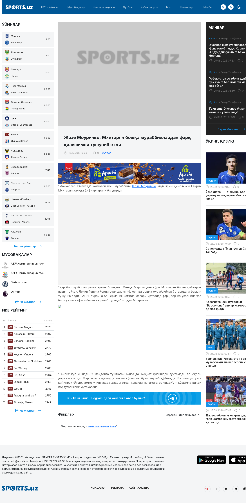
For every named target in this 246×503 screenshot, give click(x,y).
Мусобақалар (76, 7)
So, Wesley (18, 368)
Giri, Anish (17, 374)
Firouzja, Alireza (21, 402)
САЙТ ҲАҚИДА (139, 487)
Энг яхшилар (188, 414)
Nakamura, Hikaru (22, 333)
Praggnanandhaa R (22, 395)
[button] (231, 7)
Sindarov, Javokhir (22, 347)
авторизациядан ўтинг (102, 426)
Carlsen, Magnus (21, 327)
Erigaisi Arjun (19, 381)
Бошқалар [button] (186, 7)
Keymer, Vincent (21, 354)
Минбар (208, 7)
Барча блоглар (229, 129)
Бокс (169, 7)
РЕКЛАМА (117, 487)
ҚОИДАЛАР (98, 487)
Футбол (128, 7)
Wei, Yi (15, 388)
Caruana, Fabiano (22, 340)
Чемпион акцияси (104, 7)
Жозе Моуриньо (144, 186)
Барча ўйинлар (25, 246)
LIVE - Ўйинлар (50, 7)
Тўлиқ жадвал (24, 302)
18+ (207, 488)
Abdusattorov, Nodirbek (25, 361)
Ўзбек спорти (149, 7)
